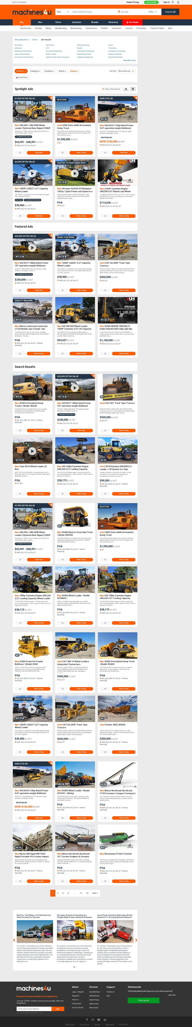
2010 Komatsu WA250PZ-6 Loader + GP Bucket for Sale (116, 468)
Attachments (91, 28)
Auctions (76, 22)
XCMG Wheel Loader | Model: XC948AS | (73, 597)
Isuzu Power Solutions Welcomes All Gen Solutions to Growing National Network (114, 916)
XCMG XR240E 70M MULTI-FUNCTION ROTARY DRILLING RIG (116, 327)
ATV (47, 48)
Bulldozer (18, 48)
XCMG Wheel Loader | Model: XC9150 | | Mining (73, 792)
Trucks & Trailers (157, 28)
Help (108, 996)
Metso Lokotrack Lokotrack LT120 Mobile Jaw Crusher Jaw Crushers (31, 328)
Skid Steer (50, 45)
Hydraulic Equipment (85, 57)
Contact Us (111, 992)
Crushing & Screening (116, 51)
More (170, 28)
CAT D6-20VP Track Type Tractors (115, 264)
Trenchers (112, 48)
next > (95, 893)
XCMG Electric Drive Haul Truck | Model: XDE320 (75, 533)
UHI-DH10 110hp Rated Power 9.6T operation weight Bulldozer (116, 127)
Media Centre (94, 1004)
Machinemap (109, 1024)
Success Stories (77, 1007)
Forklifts (104, 28)
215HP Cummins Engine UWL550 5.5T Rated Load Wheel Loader (115, 190)
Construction (25, 28)
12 (87, 893)
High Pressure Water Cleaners (57, 57)
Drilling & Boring (83, 45)
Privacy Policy (84, 1024)
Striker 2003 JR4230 (112, 724)
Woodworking (76, 28)
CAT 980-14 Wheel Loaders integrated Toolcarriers (73, 663)
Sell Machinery (94, 996)
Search (169, 11)
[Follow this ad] (20, 152)
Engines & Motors (115, 54)
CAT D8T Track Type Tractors (117, 403)
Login (74, 992)
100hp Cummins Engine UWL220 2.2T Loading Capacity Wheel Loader (33, 597)
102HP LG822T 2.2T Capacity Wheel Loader (31, 190)
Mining (48, 28)
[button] (74, 967)
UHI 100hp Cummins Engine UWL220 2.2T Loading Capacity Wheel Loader (72, 468)
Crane (110, 45)
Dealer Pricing (94, 1000)
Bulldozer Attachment (23, 51)
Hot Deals (133, 22)
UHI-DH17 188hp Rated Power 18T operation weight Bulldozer (31, 264)
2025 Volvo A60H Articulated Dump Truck (74, 126)
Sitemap (97, 1024)
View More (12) (129, 60)
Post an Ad (151, 2)
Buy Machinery (94, 992)
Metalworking (60, 28)
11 (81, 893)
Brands (94, 22)
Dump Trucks (51, 54)
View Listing (81, 153)
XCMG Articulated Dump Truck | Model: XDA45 (117, 663)
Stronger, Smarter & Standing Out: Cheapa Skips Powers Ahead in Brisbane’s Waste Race (75, 916)
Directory (113, 22)
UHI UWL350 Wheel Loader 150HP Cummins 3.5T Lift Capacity (74, 327)
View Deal (38, 153)
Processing (141, 28)
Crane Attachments (22, 54)
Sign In (166, 2)
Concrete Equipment (54, 51)
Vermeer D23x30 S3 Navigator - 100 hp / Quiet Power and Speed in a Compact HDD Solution (75, 190)
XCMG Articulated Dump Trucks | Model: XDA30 (29, 404)
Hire (40, 22)
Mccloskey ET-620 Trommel (116, 854)
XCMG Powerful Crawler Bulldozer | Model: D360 (29, 663)
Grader (79, 48)
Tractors (129, 28)
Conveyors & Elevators (85, 51)
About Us (75, 1000)
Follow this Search (112, 89)
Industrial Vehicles (115, 57)
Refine (21, 71)
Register (81, 992)
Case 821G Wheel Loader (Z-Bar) (31, 468)
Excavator (18, 45)
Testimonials (76, 1003)
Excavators (116, 28)
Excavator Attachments (24, 57)
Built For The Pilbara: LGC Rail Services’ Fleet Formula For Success (34, 916)
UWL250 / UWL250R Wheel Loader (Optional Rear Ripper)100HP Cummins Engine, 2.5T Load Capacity (32, 127)
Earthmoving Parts (84, 54)
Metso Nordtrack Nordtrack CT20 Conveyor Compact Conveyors (118, 792)
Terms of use (70, 1024)
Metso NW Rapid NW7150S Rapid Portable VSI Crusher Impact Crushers (32, 855)
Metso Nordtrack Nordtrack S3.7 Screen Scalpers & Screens (73, 855)
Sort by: (113, 71)
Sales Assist (93, 1008)
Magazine (75, 996)
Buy (22, 22)
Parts (58, 22)
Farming (38, 28)
